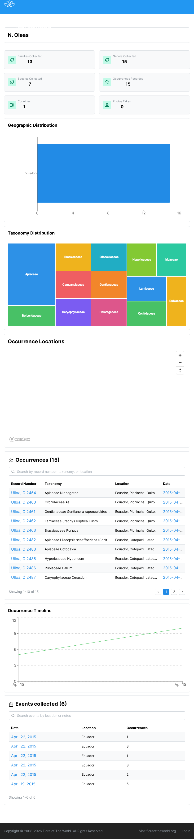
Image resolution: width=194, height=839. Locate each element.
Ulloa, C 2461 (23, 511)
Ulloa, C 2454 (23, 492)
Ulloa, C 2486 (23, 567)
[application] (97, 176)
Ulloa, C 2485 (23, 558)
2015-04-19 (173, 492)
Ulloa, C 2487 (23, 577)
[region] (97, 396)
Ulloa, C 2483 (23, 549)
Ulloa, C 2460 (23, 502)
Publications (67, 17)
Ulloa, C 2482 (23, 539)
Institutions (96, 17)
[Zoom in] (180, 355)
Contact (160, 17)
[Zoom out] (180, 362)
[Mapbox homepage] (19, 439)
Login (186, 831)
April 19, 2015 (23, 784)
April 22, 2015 (23, 737)
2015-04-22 (173, 539)
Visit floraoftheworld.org (157, 831)
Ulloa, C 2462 (23, 520)
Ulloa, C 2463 (23, 530)
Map (45, 17)
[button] (31, 274)
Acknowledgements (33, 28)
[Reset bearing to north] (180, 370)
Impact (121, 17)
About (140, 17)
